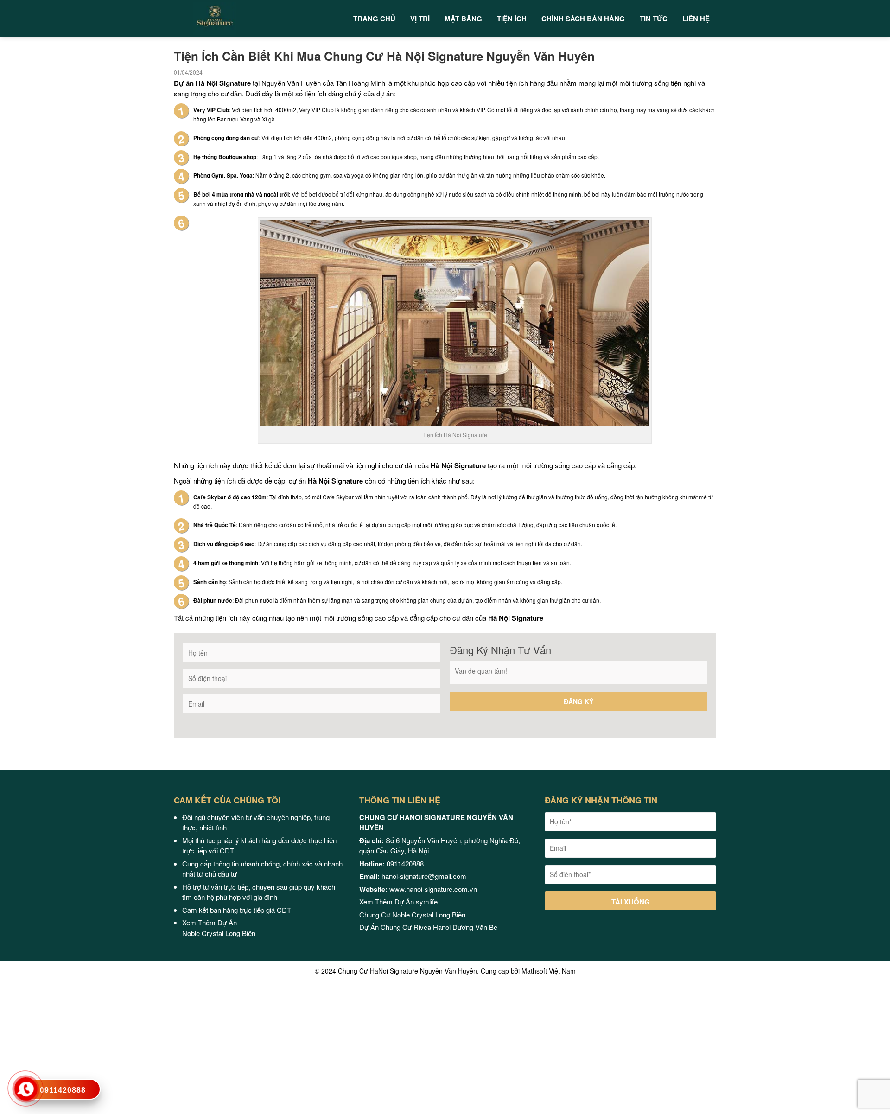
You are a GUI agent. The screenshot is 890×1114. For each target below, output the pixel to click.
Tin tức (654, 18)
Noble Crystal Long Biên (219, 933)
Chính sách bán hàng (583, 18)
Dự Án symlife (416, 901)
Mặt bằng (463, 18)
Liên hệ (696, 18)
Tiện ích (512, 18)
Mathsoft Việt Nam (548, 970)
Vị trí (420, 18)
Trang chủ (374, 18)
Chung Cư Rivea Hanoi (416, 927)
